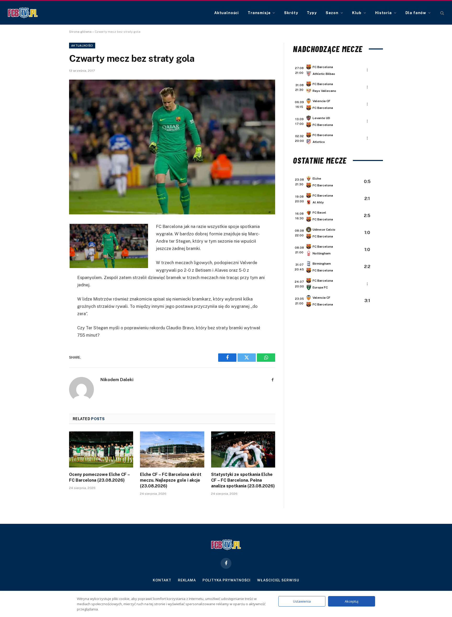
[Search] (441, 13)
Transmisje (259, 13)
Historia (383, 13)
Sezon (332, 13)
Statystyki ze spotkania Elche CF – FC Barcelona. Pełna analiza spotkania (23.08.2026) (243, 480)
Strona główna (80, 32)
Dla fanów (415, 13)
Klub (356, 13)
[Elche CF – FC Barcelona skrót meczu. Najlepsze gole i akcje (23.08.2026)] (172, 449)
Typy (312, 13)
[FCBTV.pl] (23, 13)
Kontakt (162, 580)
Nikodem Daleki (116, 379)
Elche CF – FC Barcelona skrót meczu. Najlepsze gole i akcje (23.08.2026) (170, 480)
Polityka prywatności (226, 580)
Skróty (291, 13)
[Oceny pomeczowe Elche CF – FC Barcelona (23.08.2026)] (101, 449)
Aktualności (226, 13)
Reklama (187, 580)
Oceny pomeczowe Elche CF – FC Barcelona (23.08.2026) (99, 477)
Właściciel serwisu (278, 580)
